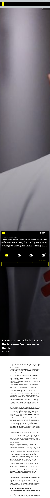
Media (40, 0)
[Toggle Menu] (47, 3)
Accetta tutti (41, 264)
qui (16, 248)
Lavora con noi (35, 0)
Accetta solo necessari (9, 264)
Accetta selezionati (25, 264)
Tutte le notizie (7, 6)
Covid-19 (12, 6)
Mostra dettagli (42, 260)
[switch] (19, 255)
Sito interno (45, 0)
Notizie (3, 6)
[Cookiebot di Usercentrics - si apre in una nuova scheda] (39, 233)
